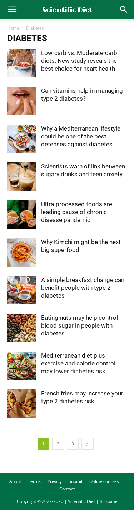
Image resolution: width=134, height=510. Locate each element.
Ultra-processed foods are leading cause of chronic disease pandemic (76, 212)
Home (13, 28)
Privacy (55, 481)
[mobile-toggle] (12, 9)
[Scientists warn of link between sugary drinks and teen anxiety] (21, 176)
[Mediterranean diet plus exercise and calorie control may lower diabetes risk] (21, 366)
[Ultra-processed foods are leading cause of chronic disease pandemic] (21, 214)
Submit (76, 481)
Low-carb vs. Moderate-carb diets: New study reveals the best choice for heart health (79, 60)
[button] (124, 9)
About (15, 481)
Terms (34, 481)
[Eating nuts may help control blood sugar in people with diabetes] (21, 328)
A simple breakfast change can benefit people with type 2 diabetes (82, 287)
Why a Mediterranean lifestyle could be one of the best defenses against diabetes (80, 136)
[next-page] (87, 444)
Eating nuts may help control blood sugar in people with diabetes (79, 325)
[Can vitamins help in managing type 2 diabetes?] (21, 101)
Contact (67, 489)
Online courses (104, 481)
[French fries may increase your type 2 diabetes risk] (21, 403)
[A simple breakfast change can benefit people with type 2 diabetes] (21, 290)
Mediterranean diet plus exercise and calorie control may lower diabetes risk (78, 363)
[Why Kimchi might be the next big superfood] (21, 252)
